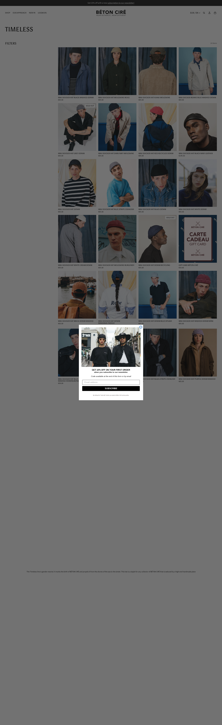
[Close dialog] (141, 327)
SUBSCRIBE (111, 388)
